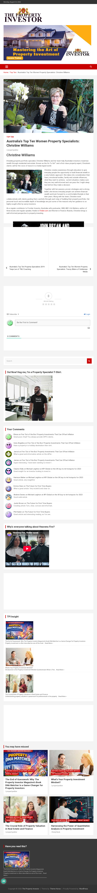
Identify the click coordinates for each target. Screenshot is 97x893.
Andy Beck (56, 832)
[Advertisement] (48, 591)
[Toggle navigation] (7, 66)
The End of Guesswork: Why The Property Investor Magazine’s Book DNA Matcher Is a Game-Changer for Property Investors (45, 641)
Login (88, 314)
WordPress (83, 889)
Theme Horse (55, 889)
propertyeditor (13, 150)
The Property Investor (30, 889)
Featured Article (27, 771)
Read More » (49, 643)
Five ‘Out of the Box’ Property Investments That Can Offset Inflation (47, 434)
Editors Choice (12, 771)
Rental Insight (12, 774)
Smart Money (27, 817)
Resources (72, 820)
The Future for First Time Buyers (38, 486)
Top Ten (10, 137)
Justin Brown (19, 503)
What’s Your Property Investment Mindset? (19, 668)
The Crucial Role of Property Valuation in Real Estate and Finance (26, 694)
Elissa (16, 434)
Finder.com (44, 211)
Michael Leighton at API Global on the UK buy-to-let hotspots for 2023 (53, 469)
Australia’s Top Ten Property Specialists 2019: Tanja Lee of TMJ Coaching (27, 268)
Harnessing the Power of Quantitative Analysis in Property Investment (70, 827)
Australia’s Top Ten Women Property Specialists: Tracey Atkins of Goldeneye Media (72, 269)
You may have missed (17, 746)
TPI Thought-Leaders (60, 774)
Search (89, 361)
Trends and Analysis (14, 820)
